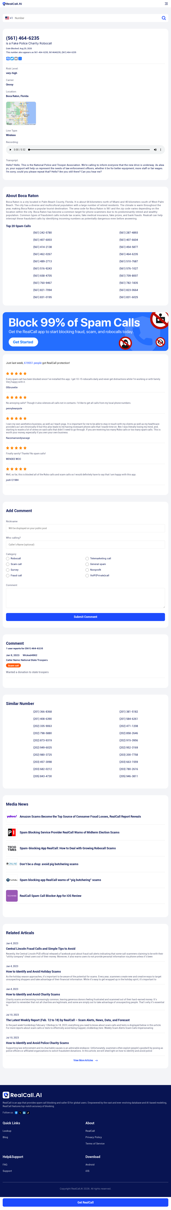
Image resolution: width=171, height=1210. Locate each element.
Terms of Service (95, 1143)
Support (7, 1170)
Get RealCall (85, 1202)
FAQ (5, 1164)
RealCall (90, 1130)
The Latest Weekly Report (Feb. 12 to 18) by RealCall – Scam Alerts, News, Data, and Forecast (68, 1020)
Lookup (7, 1130)
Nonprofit (95, 569)
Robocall (16, 558)
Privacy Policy (94, 1137)
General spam (98, 564)
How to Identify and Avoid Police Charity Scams (37, 1043)
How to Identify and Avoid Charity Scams (33, 994)
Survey (15, 569)
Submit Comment (85, 617)
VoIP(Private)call (99, 575)
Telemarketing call (100, 558)
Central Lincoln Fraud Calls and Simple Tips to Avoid (40, 948)
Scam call (16, 564)
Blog (5, 1137)
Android (90, 1164)
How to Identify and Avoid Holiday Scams (33, 971)
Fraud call (16, 575)
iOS (87, 1170)
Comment (11, 585)
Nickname (12, 521)
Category (11, 554)
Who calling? (13, 537)
